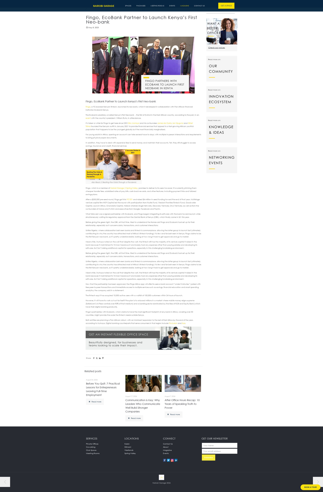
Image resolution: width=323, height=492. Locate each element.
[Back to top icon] (161, 477)
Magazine (167, 450)
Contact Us (168, 444)
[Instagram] (172, 460)
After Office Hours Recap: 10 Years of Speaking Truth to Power (182, 404)
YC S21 (130, 199)
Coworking (90, 447)
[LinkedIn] (176, 460)
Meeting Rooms (92, 453)
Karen (127, 444)
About (165, 447)
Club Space (91, 450)
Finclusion (173, 323)
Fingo (88, 107)
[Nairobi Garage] (104, 5)
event (88, 118)
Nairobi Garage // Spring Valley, (124, 188)
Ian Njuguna (178, 123)
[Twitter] (168, 460)
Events (166, 453)
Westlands (129, 450)
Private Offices (92, 444)
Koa (183, 323)
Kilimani (128, 447)
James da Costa (164, 123)
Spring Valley (130, 453)
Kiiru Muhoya (133, 123)
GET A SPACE (226, 6)
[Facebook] (164, 460)
